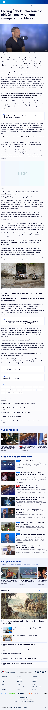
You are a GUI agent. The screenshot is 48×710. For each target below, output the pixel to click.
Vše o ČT (18, 689)
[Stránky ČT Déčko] (30, 693)
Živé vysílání (34, 676)
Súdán (19, 389)
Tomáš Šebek (19, 387)
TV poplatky (19, 679)
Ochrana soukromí (17, 707)
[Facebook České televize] (38, 672)
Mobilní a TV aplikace (36, 686)
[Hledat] (40, 2)
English (11, 707)
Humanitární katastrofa (27, 389)
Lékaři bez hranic (28, 387)
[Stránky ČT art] (37, 693)
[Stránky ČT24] (4, 693)
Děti (35, 389)
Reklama (3, 679)
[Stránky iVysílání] (21, 693)
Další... (30, 6)
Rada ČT (3, 684)
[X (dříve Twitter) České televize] (43, 672)
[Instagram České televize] (35, 672)
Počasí (18, 684)
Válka (3, 389)
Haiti (14, 389)
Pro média (19, 676)
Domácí (22, 6)
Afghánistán (9, 389)
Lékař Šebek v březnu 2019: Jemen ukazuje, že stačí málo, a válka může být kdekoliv (17, 52)
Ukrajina (12, 6)
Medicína (41, 387)
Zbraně (20, 392)
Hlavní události (5, 6)
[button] (24, 38)
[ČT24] (4, 2)
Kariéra (33, 684)
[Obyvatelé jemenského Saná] (22, 275)
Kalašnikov (9, 392)
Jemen (13, 387)
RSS (45, 707)
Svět (27, 6)
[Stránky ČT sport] (12, 693)
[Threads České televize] (45, 672)
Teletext (3, 681)
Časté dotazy (4, 689)
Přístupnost (24, 707)
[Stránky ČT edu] (44, 693)
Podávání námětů (20, 686)
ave (1, 21)
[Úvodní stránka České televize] (9, 672)
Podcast (15, 392)
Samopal (39, 389)
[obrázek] (22, 173)
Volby (17, 6)
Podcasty (34, 681)
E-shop (3, 686)
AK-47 (3, 392)
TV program (4, 676)
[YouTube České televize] (41, 672)
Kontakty (34, 689)
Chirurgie (35, 387)
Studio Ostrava (20, 681)
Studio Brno (34, 679)
